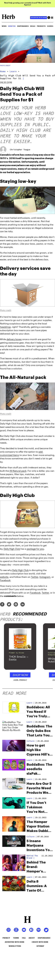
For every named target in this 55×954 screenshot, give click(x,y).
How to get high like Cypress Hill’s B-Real (38, 750)
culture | (32, 741)
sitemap (40, 946)
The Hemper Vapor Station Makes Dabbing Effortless (39, 826)
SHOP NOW (20, 675)
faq (24, 938)
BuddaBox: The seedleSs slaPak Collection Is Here (39, 769)
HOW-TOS (12, 26)
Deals (32, 26)
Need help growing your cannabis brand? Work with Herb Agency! (27, 4)
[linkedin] (22, 604)
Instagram (44, 577)
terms (16, 938)
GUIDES (50, 26)
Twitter (34, 577)
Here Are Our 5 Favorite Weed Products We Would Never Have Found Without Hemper (39, 788)
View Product (20, 680)
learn (13, 71)
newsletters (15, 946)
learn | (30, 703)
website (4, 577)
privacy (6, 938)
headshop (5, 326)
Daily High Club (12, 548)
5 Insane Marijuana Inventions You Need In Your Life (39, 845)
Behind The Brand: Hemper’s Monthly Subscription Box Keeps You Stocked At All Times (39, 867)
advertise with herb (38, 17)
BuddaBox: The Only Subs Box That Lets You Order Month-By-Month (39, 731)
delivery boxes (14, 339)
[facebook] (2, 604)
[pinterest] (16, 604)
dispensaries (44, 938)
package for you (35, 548)
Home (3, 71)
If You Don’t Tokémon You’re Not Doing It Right (38, 807)
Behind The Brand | (32, 856)
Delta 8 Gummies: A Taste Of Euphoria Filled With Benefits (39, 886)
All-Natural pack (17, 470)
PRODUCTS (41, 26)
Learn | (30, 722)
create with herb (40, 942)
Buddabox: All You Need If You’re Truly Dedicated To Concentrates (38, 712)
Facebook (5, 580)
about (32, 938)
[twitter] (9, 604)
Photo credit (5, 65)
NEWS (4, 26)
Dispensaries (23, 26)
